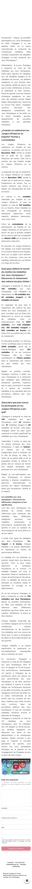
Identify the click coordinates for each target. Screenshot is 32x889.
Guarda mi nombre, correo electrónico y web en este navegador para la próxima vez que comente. (16, 841)
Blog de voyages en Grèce (12, 873)
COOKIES (10, 862)
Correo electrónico (9, 818)
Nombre (4, 808)
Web (2, 827)
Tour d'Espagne (14, 877)
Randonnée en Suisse (10, 875)
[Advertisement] (16, 18)
